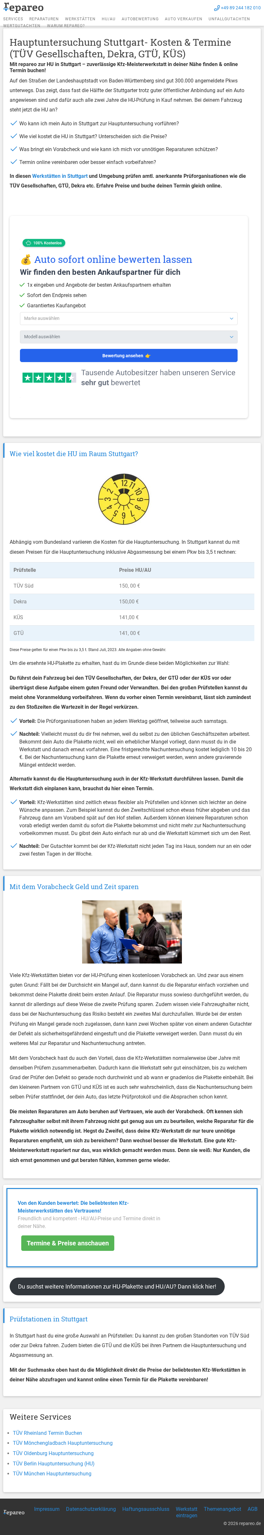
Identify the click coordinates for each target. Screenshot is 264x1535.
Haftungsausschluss (145, 1509)
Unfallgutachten (229, 19)
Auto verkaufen (184, 19)
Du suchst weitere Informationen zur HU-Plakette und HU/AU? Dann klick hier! (117, 1286)
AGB (253, 1509)
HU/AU (109, 19)
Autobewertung (140, 19)
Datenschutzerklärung (91, 1509)
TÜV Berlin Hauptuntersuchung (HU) (54, 1464)
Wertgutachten (22, 26)
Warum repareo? (66, 26)
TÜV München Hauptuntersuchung (52, 1474)
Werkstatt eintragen (186, 1512)
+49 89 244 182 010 (241, 7)
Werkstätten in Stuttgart (60, 176)
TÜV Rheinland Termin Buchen (47, 1433)
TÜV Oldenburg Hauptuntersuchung (53, 1453)
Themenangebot (222, 1509)
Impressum (47, 1509)
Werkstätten (80, 19)
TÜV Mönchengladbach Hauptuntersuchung (63, 1443)
